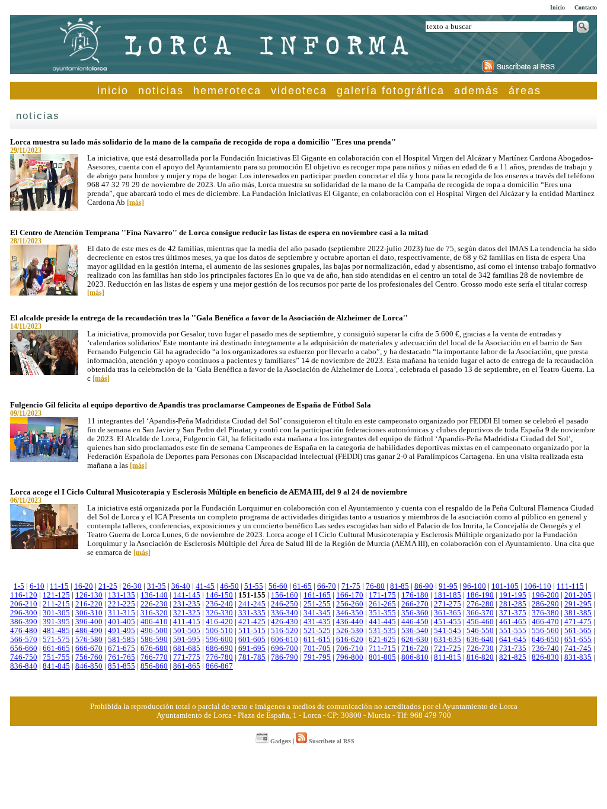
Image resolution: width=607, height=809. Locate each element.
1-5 (19, 586)
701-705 (317, 648)
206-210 (23, 604)
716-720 (415, 648)
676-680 (154, 648)
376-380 (545, 613)
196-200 (545, 595)
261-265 (382, 604)
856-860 (154, 666)
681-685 (186, 648)
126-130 (89, 595)
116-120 (23, 595)
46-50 (229, 586)
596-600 (219, 639)
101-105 (505, 586)
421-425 (252, 622)
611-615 (317, 639)
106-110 (537, 586)
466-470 (545, 622)
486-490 (89, 631)
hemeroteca (227, 91)
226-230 (154, 604)
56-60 (278, 586)
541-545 (447, 631)
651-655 (578, 639)
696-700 (284, 648)
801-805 (382, 657)
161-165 (317, 595)
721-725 (447, 648)
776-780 (219, 657)
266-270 (415, 604)
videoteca (299, 91)
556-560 (545, 631)
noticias (161, 91)
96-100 (474, 586)
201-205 (578, 595)
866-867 (219, 666)
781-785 (252, 657)
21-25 (107, 586)
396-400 (89, 622)
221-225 (121, 604)
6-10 (37, 586)
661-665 (56, 648)
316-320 (154, 613)
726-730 (480, 648)
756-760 (89, 657)
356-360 (415, 613)
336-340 (284, 613)
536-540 (415, 631)
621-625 (382, 639)
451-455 (447, 622)
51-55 (253, 586)
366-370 (480, 613)
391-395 (56, 622)
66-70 (326, 586)
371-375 (512, 613)
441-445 (382, 622)
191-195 (512, 595)
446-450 (415, 622)
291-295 (578, 604)
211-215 (56, 604)
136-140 (154, 595)
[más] (135, 202)
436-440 (349, 622)
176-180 (415, 595)
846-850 (89, 666)
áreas (525, 91)
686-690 (219, 648)
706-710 (349, 648)
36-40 (180, 586)
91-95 (448, 586)
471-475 (578, 622)
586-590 (154, 639)
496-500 (154, 631)
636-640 (480, 639)
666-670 (89, 648)
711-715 (382, 648)
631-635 (447, 639)
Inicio (557, 7)
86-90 (423, 586)
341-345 (317, 613)
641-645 (512, 639)
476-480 (23, 631)
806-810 (415, 657)
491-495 (121, 631)
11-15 (59, 586)
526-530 (349, 631)
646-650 (545, 639)
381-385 (578, 613)
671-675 (121, 648)
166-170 (349, 595)
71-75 (350, 586)
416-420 (219, 622)
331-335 (252, 613)
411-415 (186, 622)
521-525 (317, 631)
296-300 (23, 613)
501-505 (186, 631)
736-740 (545, 648)
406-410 (154, 622)
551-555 (512, 631)
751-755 (56, 657)
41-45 (205, 586)
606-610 (284, 639)
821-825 (512, 657)
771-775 (186, 657)
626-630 (415, 639)
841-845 (56, 666)
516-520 (284, 631)
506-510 (219, 631)
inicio (113, 91)
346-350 (349, 613)
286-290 (545, 604)
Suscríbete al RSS (330, 741)
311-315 (121, 613)
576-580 (89, 639)
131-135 (121, 595)
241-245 (252, 604)
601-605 (252, 639)
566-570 (23, 639)
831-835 (578, 657)
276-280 (480, 604)
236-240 (219, 604)
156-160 (284, 595)
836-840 (23, 666)
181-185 (447, 595)
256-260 (349, 604)
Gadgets (280, 741)
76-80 (375, 586)
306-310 (89, 613)
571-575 (56, 639)
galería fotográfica (391, 91)
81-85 (399, 586)
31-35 (156, 586)
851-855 (121, 666)
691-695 (252, 648)
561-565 (578, 631)
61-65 (302, 586)
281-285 (512, 604)
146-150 (219, 595)
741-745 (578, 648)
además (476, 91)
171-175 (382, 595)
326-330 (219, 613)
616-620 (349, 639)
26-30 (132, 586)
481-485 (56, 631)
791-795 (317, 657)
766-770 (154, 657)
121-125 (56, 595)
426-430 (284, 622)
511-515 (252, 631)
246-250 (284, 604)
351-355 (382, 613)
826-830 (545, 657)
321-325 (186, 613)
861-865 (186, 666)
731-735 (512, 648)
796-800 (349, 657)
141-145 (186, 595)
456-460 (480, 622)
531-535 (382, 631)
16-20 (83, 586)
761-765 (121, 657)
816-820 (480, 657)
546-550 (480, 631)
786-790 (284, 657)
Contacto (585, 7)
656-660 (23, 648)
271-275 (447, 604)
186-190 (480, 595)
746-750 (23, 657)
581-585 (121, 639)
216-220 (89, 604)
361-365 (447, 613)
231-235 (186, 604)
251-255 (317, 604)
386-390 (23, 622)
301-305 (56, 613)
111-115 (570, 586)
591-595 (186, 639)
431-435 (317, 622)
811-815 (447, 657)
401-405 (121, 622)
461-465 (512, 622)
